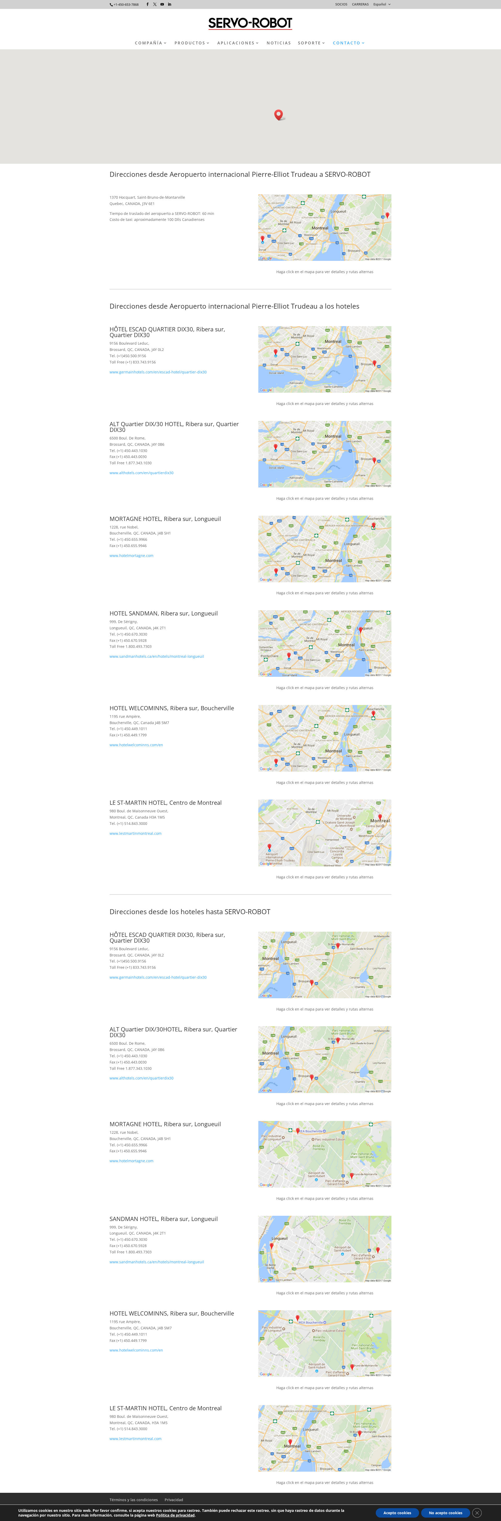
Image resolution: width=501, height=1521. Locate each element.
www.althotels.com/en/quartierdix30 (142, 472)
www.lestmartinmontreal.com (136, 833)
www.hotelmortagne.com (131, 555)
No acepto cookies (445, 1512)
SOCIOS (341, 5)
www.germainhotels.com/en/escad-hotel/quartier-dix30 (158, 371)
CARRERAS (360, 5)
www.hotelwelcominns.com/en (136, 744)
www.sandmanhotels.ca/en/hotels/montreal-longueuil (157, 656)
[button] (280, 115)
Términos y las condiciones (134, 1499)
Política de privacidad (175, 1515)
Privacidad (174, 1499)
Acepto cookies (397, 1512)
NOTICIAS (279, 43)
